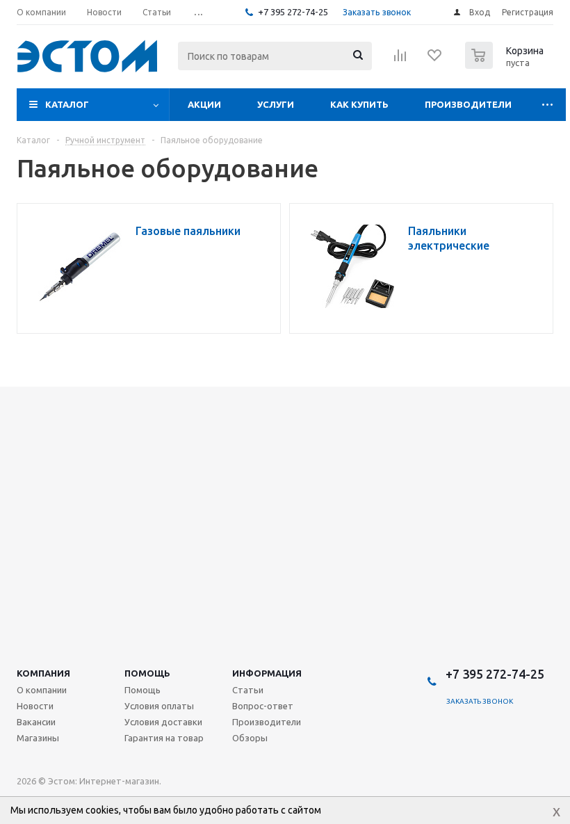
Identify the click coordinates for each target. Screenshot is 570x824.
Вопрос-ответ (262, 706)
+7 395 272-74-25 (293, 12)
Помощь (147, 673)
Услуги (275, 104)
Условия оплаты (159, 706)
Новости (35, 706)
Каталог (67, 104)
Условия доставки (163, 722)
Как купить (359, 104)
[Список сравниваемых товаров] (400, 59)
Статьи (247, 690)
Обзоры (250, 738)
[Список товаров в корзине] (506, 64)
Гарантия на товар (164, 738)
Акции (204, 104)
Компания (43, 673)
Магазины (38, 738)
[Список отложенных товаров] (435, 59)
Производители (468, 104)
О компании (42, 690)
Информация (267, 673)
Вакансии (36, 722)
